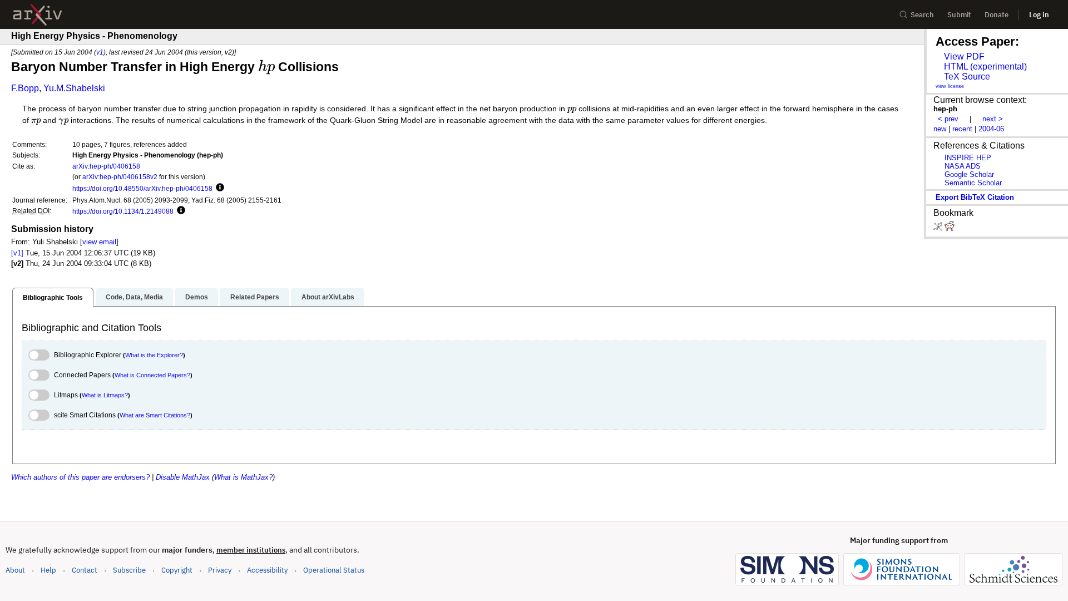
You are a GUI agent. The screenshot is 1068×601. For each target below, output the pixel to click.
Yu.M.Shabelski (74, 88)
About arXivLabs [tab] (327, 297)
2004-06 (991, 129)
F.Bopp (25, 88)
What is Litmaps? (105, 395)
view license (950, 86)
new (939, 129)
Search (922, 14)
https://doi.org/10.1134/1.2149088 (123, 211)
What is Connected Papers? (152, 375)
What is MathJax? (243, 477)
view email (99, 242)
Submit (959, 14)
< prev (948, 119)
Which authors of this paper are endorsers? (80, 477)
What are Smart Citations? (155, 415)
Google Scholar (969, 174)
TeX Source (967, 76)
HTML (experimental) (985, 66)
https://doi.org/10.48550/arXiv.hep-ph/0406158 (142, 188)
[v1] (17, 253)
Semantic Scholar (973, 183)
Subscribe (129, 570)
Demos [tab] (196, 297)
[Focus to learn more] (218, 188)
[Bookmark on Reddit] (950, 228)
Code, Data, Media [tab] (134, 297)
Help (48, 570)
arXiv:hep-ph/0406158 (106, 166)
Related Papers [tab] (254, 297)
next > (992, 119)
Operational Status (333, 570)
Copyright (176, 570)
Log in (1039, 14)
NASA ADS (963, 166)
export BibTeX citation (975, 197)
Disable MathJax (183, 477)
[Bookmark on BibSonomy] (939, 228)
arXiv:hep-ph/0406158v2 (119, 176)
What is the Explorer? (154, 355)
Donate (996, 14)
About (15, 570)
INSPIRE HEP (968, 158)
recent (962, 129)
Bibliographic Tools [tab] (53, 298)
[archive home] (37, 15)
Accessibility (267, 570)
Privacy (219, 570)
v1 (99, 52)
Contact (84, 570)
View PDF (964, 56)
